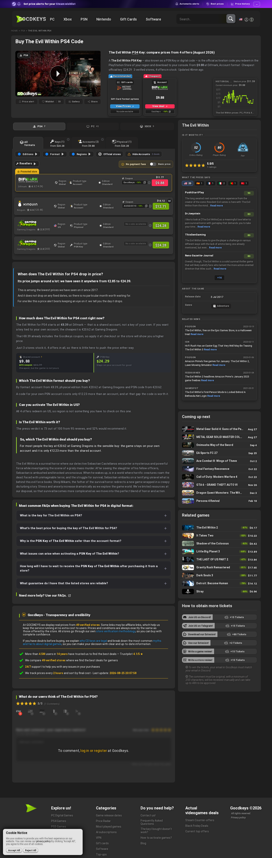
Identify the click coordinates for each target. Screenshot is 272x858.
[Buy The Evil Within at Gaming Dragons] (34, 223)
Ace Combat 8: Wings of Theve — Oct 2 (219, 461)
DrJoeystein (192, 213)
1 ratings (211, 167)
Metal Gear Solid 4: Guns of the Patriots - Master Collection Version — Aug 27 (219, 429)
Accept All (14, 850)
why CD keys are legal (93, 640)
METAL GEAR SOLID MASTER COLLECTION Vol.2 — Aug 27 (219, 437)
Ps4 (23, 30)
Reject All (30, 850)
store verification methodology (115, 631)
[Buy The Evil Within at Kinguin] (34, 203)
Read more (216, 205)
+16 (219, 277)
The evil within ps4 (39, 30)
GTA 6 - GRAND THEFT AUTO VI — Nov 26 (219, 485)
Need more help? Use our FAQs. (43, 595)
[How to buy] (169, 201)
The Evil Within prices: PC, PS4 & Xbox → (235, 112)
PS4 (135, 52)
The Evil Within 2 (219, 528)
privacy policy (43, 841)
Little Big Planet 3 (219, 551)
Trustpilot (131, 654)
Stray (219, 591)
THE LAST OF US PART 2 (219, 559)
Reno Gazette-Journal (199, 255)
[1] (18, 711)
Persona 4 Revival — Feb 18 (219, 501)
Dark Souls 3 (219, 575)
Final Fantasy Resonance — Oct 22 (219, 469)
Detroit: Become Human (219, 583)
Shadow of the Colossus (219, 543)
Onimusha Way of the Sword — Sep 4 (219, 445)
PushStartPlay (194, 192)
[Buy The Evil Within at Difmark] (35, 180)
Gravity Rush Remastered (219, 567)
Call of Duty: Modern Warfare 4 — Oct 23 (219, 477)
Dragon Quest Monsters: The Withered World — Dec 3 (219, 493)
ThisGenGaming (195, 234)
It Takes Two (219, 535)
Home (14, 30)
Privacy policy (238, 817)
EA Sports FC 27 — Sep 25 (219, 453)
